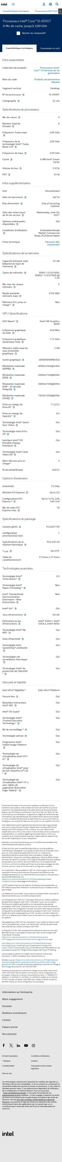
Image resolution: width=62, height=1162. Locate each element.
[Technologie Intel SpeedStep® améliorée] (4, 650)
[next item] (60, 11)
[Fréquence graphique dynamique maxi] (22, 342)
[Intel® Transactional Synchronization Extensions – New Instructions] (17, 602)
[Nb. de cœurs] (19, 117)
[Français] (50, 4)
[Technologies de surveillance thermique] (4, 662)
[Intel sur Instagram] (33, 1046)
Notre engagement (12, 999)
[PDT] (9, 174)
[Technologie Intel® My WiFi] (9, 632)
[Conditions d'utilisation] (4, 233)
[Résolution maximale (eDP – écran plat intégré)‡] (14, 389)
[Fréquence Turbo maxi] (4, 135)
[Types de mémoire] (25, 272)
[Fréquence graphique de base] (13, 333)
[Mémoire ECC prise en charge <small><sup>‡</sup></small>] (13, 305)
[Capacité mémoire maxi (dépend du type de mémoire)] (15, 266)
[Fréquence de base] (25, 153)
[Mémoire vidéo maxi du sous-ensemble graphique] (15, 353)
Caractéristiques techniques (19, 48)
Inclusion (7, 1006)
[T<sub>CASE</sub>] (10, 551)
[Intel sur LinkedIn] (18, 1046)
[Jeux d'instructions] (25, 614)
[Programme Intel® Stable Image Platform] (4, 747)
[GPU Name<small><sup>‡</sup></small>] (17, 321)
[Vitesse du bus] (20, 168)
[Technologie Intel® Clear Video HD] (15, 454)
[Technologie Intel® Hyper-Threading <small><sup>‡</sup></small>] (24, 588)
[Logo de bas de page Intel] (8, 1133)
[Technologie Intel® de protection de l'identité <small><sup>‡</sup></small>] (5, 673)
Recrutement (9, 1034)
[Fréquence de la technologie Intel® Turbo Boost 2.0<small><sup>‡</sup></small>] (15, 147)
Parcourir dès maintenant (52, 243)
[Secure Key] (17, 696)
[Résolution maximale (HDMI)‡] (13, 368)
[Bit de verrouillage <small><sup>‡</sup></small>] (26, 729)
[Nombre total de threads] (13, 126)
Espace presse (10, 1027)
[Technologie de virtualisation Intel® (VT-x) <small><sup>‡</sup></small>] (8, 759)
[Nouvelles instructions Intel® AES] (15, 705)
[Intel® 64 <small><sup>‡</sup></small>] (15, 608)
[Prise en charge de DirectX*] (13, 407)
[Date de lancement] (25, 197)
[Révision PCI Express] (27, 492)
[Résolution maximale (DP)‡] (10, 377)
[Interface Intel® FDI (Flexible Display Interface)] (15, 445)
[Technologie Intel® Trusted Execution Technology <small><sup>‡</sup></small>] (18, 723)
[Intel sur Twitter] (11, 1046)
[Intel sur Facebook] (3, 1046)
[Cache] (11, 159)
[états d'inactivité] (22, 639)
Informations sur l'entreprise (17, 992)
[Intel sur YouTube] (26, 1046)
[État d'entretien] (21, 203)
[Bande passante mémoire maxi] (20, 296)
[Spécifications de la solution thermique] (25, 544)
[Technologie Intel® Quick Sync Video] (16, 425)
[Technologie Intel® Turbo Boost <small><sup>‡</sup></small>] (19, 579)
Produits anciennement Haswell (47, 81)
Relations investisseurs (14, 1013)
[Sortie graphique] (23, 359)
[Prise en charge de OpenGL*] (14, 416)
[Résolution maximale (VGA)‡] (12, 398)
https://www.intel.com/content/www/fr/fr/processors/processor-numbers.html (27, 880)
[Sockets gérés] (20, 526)
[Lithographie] (18, 101)
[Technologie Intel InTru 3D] (7, 434)
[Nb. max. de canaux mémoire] (14, 287)
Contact (6, 1020)
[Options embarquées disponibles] (17, 224)
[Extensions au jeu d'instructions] (19, 623)
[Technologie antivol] (25, 736)
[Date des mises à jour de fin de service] (22, 215)
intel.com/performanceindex (14, 1093)
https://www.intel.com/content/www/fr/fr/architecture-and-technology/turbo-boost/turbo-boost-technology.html (25, 938)
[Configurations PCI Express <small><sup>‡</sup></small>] (14, 501)
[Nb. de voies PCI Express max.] (18, 510)
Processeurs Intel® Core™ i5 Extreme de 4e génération (47, 70)
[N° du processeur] (23, 94)
